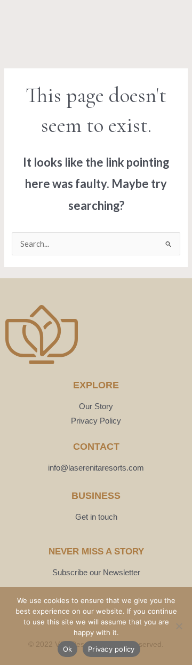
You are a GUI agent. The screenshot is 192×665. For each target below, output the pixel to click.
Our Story (96, 406)
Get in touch (96, 516)
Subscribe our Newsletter (96, 572)
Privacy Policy (96, 420)
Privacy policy (111, 649)
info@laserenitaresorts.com (96, 467)
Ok (68, 649)
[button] (19, 28)
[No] (178, 626)
